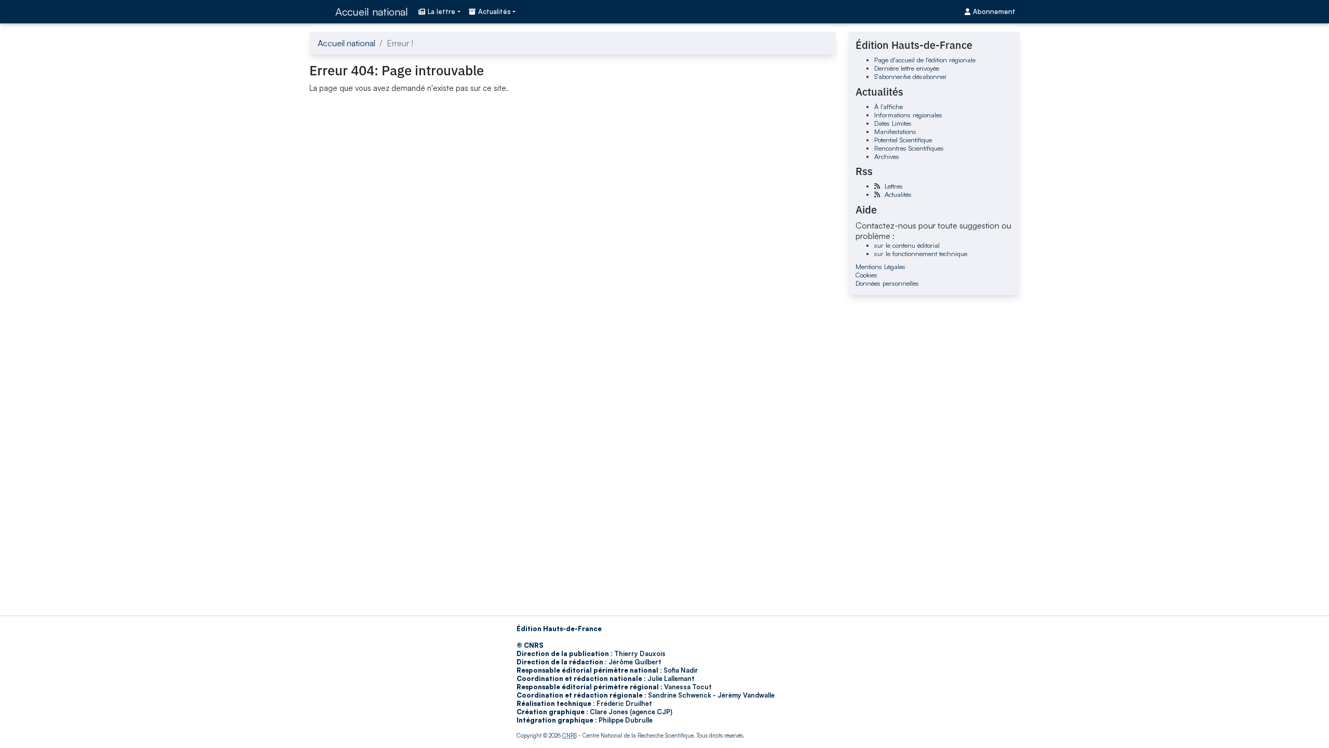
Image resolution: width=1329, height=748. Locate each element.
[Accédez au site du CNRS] (319, 11)
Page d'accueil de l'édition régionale (924, 60)
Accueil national (371, 11)
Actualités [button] (494, 11)
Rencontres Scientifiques (909, 148)
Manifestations (895, 131)
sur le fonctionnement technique (920, 253)
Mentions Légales (880, 266)
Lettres (894, 186)
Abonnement (994, 11)
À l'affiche (888, 106)
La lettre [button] (441, 11)
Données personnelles (887, 283)
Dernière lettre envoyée (906, 68)
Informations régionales (908, 115)
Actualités (898, 194)
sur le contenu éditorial (907, 245)
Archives (886, 156)
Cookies (866, 275)
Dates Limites (893, 123)
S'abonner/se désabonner (910, 76)
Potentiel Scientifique (903, 140)
